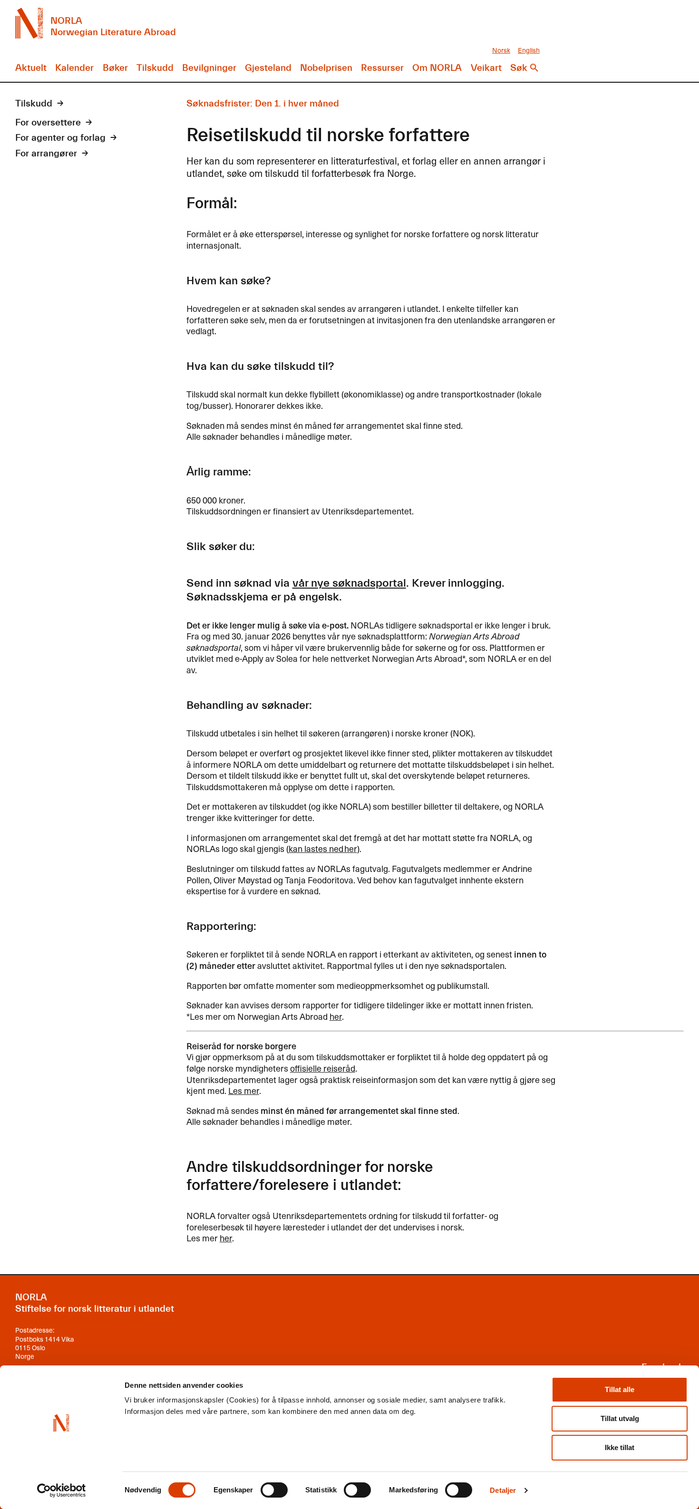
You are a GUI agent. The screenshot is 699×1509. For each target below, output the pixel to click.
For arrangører (46, 153)
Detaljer (503, 1490)
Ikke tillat (619, 1447)
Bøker (115, 67)
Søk (518, 67)
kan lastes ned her (323, 848)
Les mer (243, 1090)
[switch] (274, 1490)
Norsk (501, 50)
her (336, 1016)
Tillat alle (619, 1389)
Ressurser (382, 67)
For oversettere (48, 122)
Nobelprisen (326, 67)
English (529, 50)
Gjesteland (268, 67)
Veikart (486, 67)
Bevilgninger (209, 67)
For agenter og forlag (60, 137)
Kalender (74, 67)
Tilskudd (155, 67)
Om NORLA (437, 67)
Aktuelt (31, 67)
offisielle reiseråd (322, 1068)
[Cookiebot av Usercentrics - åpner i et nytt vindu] (61, 1490)
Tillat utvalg (620, 1418)
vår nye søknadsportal (349, 583)
